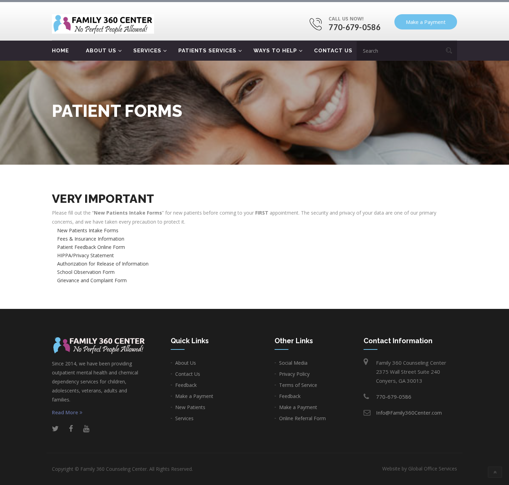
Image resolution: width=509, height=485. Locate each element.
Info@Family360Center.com (409, 412)
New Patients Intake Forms (87, 230)
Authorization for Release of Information (103, 263)
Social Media (293, 363)
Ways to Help (275, 50)
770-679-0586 (355, 27)
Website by (419, 468)
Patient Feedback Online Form (91, 247)
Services (147, 50)
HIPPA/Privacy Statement (85, 255)
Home (60, 50)
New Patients (190, 407)
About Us (101, 50)
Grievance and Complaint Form (92, 280)
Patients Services (207, 50)
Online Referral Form (302, 418)
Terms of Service (298, 385)
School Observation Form (86, 272)
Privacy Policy (294, 374)
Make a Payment (426, 21)
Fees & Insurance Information (90, 238)
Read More (65, 412)
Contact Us (333, 50)
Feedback (186, 385)
